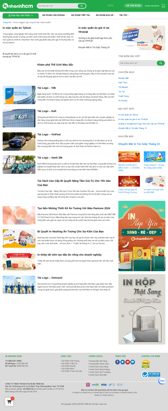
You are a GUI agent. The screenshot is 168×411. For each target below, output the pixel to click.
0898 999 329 (22, 366)
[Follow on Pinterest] (127, 362)
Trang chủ (7, 22)
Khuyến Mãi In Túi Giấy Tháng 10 (132, 128)
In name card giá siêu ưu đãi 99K (154, 190)
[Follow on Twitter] (122, 362)
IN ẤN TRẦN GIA (85, 404)
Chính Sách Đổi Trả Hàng (100, 372)
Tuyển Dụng (123, 96)
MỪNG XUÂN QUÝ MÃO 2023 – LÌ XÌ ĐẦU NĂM (129, 168)
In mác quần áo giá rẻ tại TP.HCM (133, 119)
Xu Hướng (122, 100)
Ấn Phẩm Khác (67, 369)
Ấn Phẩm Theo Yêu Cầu (71, 371)
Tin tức (123, 15)
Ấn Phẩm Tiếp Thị (80, 15)
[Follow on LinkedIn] (132, 362)
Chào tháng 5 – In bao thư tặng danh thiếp (154, 166)
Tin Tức (121, 91)
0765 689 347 (22, 363)
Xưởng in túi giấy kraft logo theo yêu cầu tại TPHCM (141, 124)
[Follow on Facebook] (117, 362)
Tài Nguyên (123, 87)
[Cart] (163, 6)
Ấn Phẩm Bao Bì (104, 15)
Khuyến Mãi (123, 78)
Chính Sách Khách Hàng (100, 369)
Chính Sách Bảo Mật (98, 375)
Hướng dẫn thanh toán (99, 364)
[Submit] (82, 6)
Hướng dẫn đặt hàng (98, 361)
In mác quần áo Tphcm (128, 115)
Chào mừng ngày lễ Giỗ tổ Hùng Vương (127, 190)
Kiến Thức (122, 82)
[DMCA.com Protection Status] (145, 364)
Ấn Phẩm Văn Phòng (53, 15)
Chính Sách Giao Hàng (99, 367)
